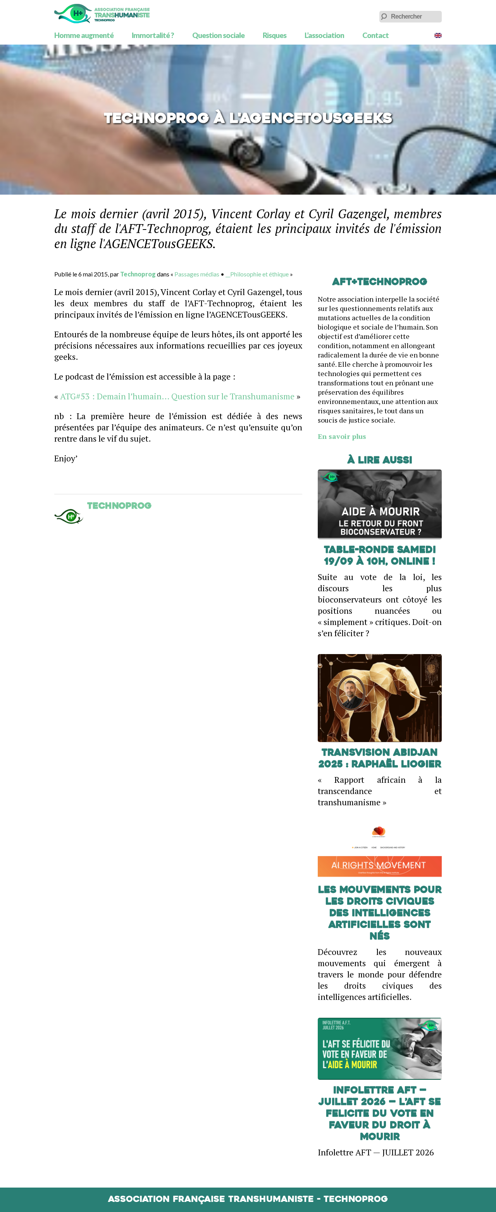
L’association (324, 35)
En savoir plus (342, 436)
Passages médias (196, 274)
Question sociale (218, 35)
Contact (375, 35)
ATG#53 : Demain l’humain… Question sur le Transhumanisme (177, 396)
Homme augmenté (84, 35)
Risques (274, 35)
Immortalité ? (153, 35)
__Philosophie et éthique (257, 274)
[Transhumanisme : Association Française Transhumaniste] (102, 13)
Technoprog (138, 274)
